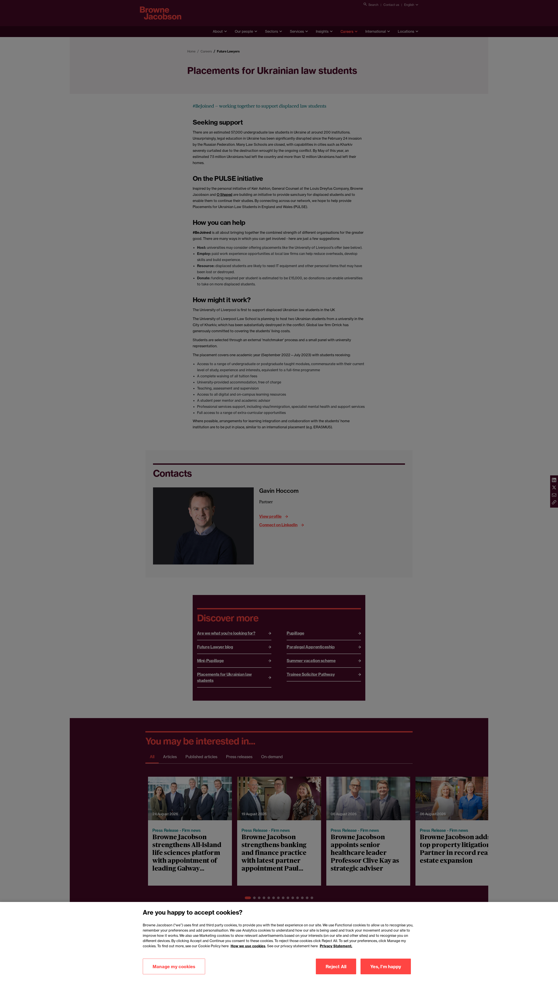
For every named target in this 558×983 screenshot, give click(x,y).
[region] (279, 942)
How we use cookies (248, 946)
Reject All (336, 966)
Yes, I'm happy (385, 966)
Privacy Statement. (336, 946)
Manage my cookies (174, 966)
